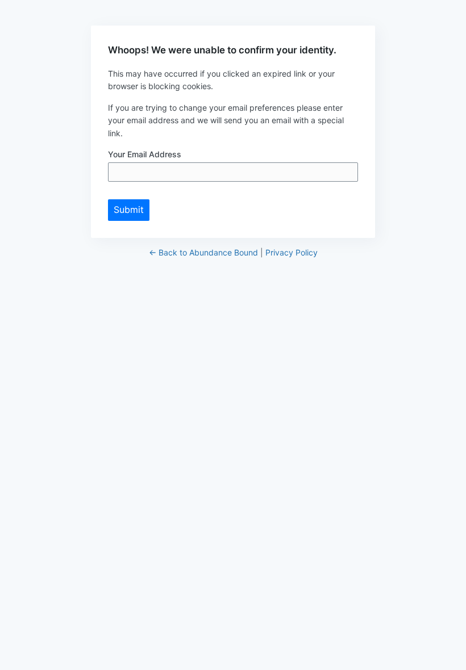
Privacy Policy (291, 252)
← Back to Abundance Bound (203, 252)
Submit (129, 209)
